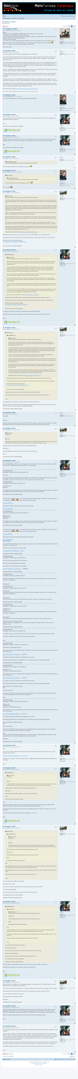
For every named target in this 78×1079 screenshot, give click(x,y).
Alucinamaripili (9, 96)
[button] (68, 26)
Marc (61, 50)
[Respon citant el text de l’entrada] (56, 29)
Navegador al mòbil (8, 22)
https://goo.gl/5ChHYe (8, 503)
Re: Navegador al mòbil (10, 29)
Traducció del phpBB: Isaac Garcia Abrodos (39, 1063)
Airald (8, 23)
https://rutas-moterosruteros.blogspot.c (11, 654)
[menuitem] (4, 16)
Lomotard (61, 38)
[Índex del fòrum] (39, 8)
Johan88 (61, 195)
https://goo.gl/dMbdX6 (8, 508)
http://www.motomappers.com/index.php (29, 88)
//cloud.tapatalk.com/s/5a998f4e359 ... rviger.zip (13, 550)
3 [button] (73, 26)
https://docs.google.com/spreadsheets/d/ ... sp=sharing (15, 755)
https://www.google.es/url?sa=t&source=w (12, 568)
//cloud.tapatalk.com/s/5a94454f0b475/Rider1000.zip (14, 241)
